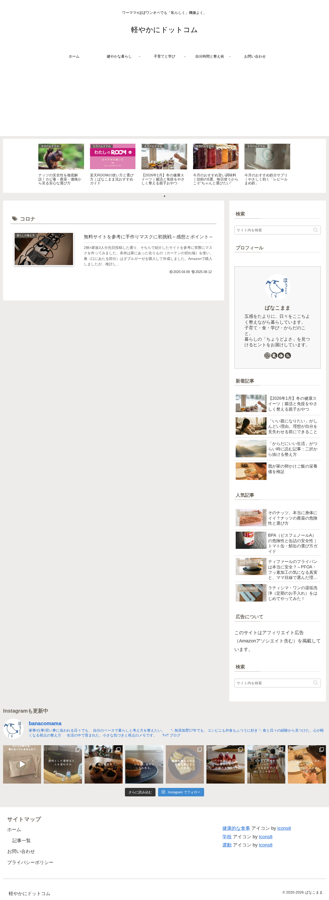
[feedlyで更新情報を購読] (281, 355)
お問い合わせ (21, 851)
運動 (227, 845)
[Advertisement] (164, 100)
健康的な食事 (236, 828)
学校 (227, 836)
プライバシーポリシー (30, 862)
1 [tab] (164, 196)
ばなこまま (277, 308)
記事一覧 (21, 840)
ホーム (14, 829)
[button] (315, 230)
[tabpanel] (61, 165)
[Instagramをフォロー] (267, 355)
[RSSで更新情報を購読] (288, 355)
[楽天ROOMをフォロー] (274, 355)
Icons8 (284, 828)
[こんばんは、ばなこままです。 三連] (63, 764)
